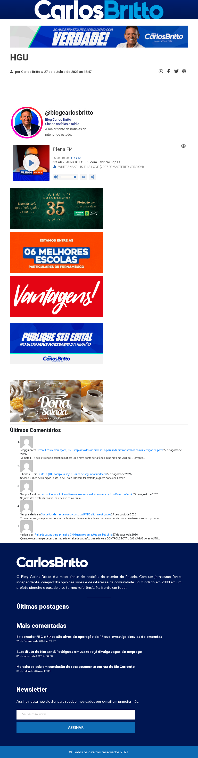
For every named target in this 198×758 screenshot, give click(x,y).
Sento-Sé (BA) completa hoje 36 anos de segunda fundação (72, 474)
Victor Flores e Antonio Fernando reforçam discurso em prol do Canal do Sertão (87, 494)
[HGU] (168, 71)
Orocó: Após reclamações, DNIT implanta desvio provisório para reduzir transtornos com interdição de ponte (100, 450)
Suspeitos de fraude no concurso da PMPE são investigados (76, 514)
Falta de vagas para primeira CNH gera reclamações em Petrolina (74, 534)
